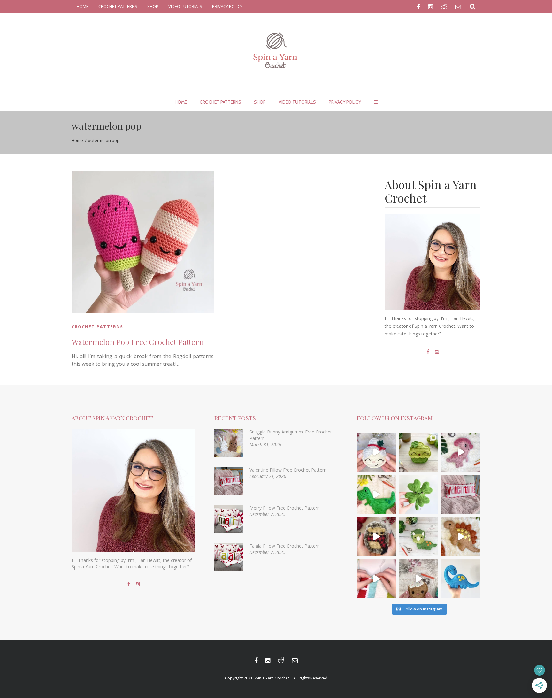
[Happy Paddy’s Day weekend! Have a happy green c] (418, 452)
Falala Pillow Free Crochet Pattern (284, 546)
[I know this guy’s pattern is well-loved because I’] (418, 578)
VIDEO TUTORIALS (185, 6)
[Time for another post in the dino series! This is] (460, 578)
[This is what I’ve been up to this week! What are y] (376, 578)
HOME (82, 6)
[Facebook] (428, 351)
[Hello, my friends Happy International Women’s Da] (418, 494)
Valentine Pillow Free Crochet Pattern (287, 470)
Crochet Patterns (97, 327)
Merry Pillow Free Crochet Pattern (284, 508)
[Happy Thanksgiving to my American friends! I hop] (418, 536)
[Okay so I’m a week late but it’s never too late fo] (460, 494)
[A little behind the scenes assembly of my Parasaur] (460, 452)
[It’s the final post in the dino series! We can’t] (460, 536)
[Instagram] (437, 351)
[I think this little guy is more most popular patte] (376, 536)
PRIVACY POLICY (227, 6)
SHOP (152, 6)
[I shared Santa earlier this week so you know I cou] (376, 452)
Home (77, 140)
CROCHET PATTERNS (117, 6)
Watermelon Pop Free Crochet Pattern (138, 342)
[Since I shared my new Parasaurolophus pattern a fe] (376, 494)
